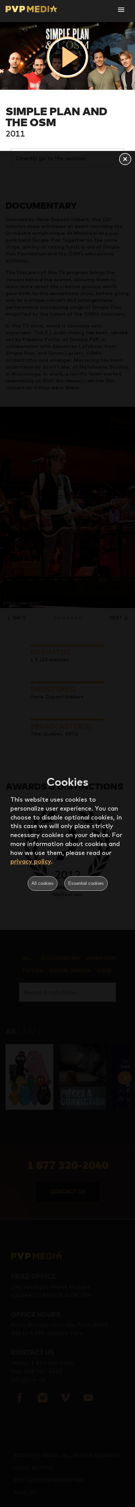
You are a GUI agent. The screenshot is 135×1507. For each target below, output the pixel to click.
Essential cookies (86, 883)
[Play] (67, 57)
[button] (125, 159)
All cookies (43, 883)
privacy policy (30, 861)
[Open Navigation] (121, 9)
